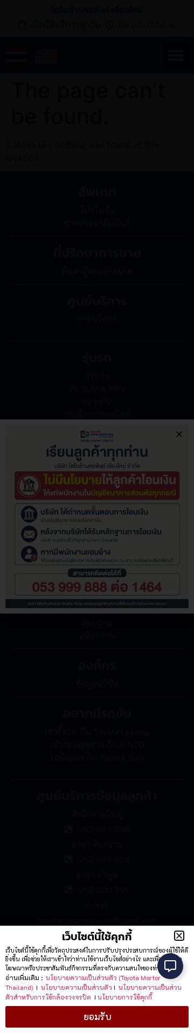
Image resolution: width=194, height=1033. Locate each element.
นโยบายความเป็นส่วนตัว (76, 987)
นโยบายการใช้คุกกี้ (125, 997)
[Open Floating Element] (170, 966)
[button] (179, 936)
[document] (97, 516)
